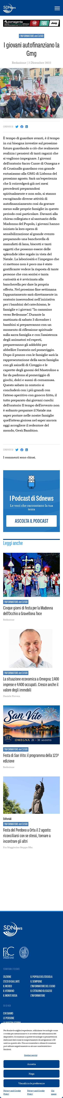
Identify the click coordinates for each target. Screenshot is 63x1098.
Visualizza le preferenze (31, 1083)
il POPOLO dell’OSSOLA (41, 976)
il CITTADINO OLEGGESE (41, 991)
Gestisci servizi (30, 1055)
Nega (31, 1073)
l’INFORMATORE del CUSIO (42, 986)
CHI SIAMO (8, 1013)
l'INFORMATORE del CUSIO (31, 36)
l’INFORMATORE (37, 995)
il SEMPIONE (36, 981)
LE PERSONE (8, 1018)
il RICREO (7, 986)
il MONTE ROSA (10, 995)
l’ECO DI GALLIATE (11, 981)
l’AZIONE (7, 976)
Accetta (31, 1064)
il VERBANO (8, 991)
